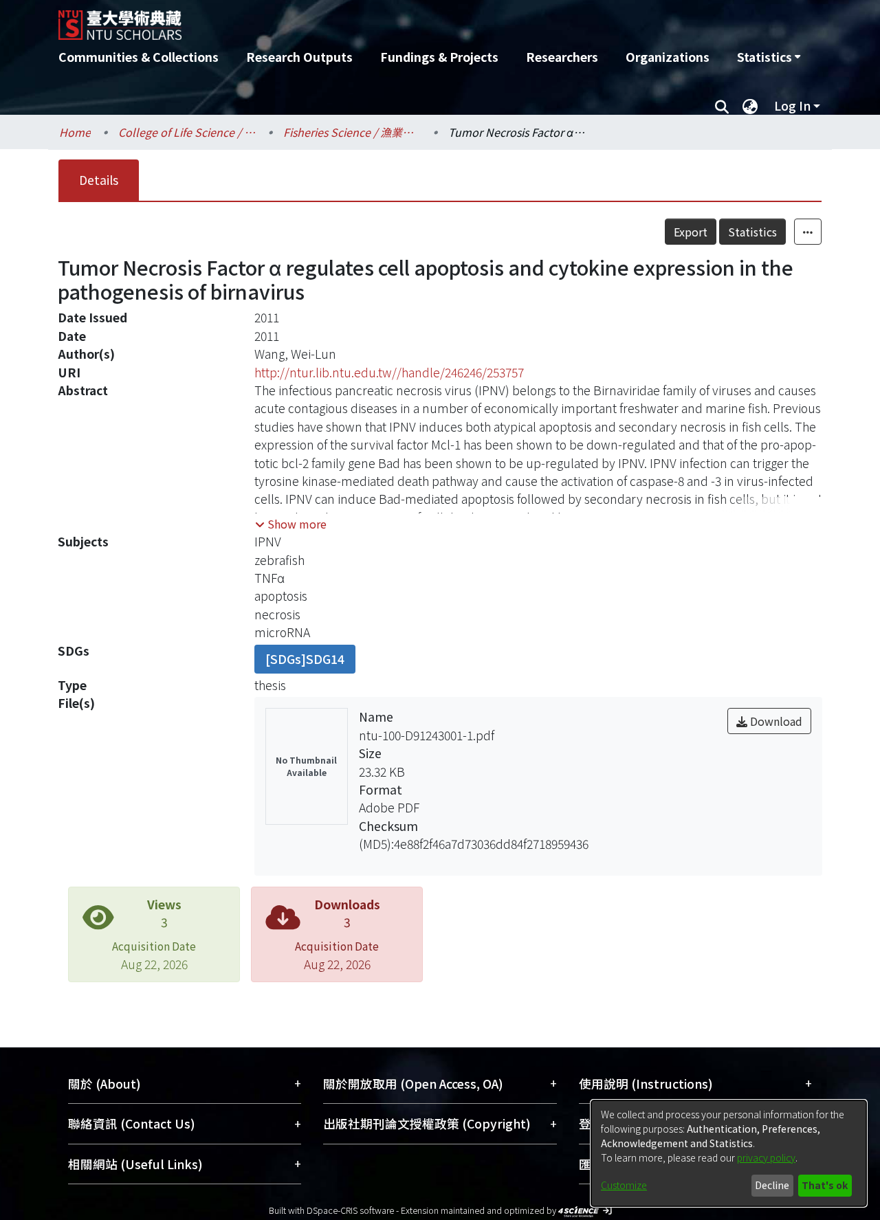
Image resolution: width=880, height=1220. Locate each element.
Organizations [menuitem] (668, 56)
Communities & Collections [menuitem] (138, 56)
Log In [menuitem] (792, 105)
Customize (624, 1185)
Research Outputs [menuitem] (299, 56)
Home (75, 132)
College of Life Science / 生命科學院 (187, 132)
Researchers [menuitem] (562, 56)
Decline (772, 1185)
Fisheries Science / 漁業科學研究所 (352, 132)
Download (774, 721)
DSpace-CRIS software (350, 1210)
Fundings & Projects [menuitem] (439, 56)
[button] (290, 524)
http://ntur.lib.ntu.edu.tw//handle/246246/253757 (389, 372)
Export (690, 231)
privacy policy (766, 1157)
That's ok (825, 1185)
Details (98, 179)
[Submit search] (721, 106)
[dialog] (728, 1153)
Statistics (752, 231)
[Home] (366, 20)
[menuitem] (768, 57)
